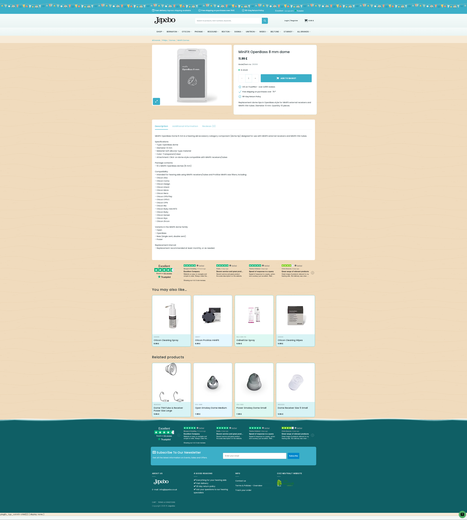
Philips (164, 40)
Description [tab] (161, 126)
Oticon (186, 31)
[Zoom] (156, 101)
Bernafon (172, 31)
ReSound (212, 31)
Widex (262, 31)
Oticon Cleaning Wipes (290, 340)
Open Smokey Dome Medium (211, 407)
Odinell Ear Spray (245, 340)
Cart (154, 502)
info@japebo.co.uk (168, 489)
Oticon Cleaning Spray (166, 340)
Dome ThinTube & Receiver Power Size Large (168, 409)
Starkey (288, 31)
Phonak (199, 31)
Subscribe (293, 456)
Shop (159, 31)
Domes (172, 40)
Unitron (250, 31)
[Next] (315, 391)
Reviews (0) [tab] (209, 126)
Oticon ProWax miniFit (207, 340)
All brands (303, 31)
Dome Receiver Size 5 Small (293, 407)
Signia (237, 31)
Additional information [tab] (185, 126)
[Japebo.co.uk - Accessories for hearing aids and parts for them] (165, 21)
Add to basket (288, 78)
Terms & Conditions (166, 502)
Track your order (243, 490)
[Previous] (152, 391)
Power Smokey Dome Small (251, 407)
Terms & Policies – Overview (248, 485)
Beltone (275, 31)
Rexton (226, 31)
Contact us (240, 480)
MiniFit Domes (183, 40)
